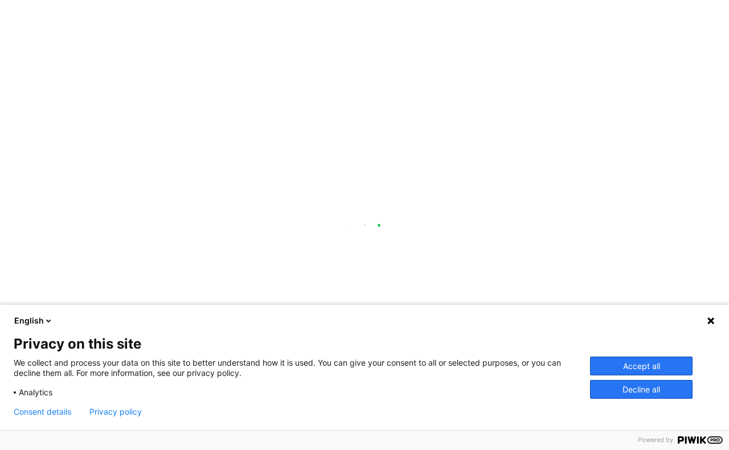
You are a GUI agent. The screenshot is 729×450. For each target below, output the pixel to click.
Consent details (42, 411)
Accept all (641, 366)
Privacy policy (115, 411)
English (29, 320)
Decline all (641, 389)
